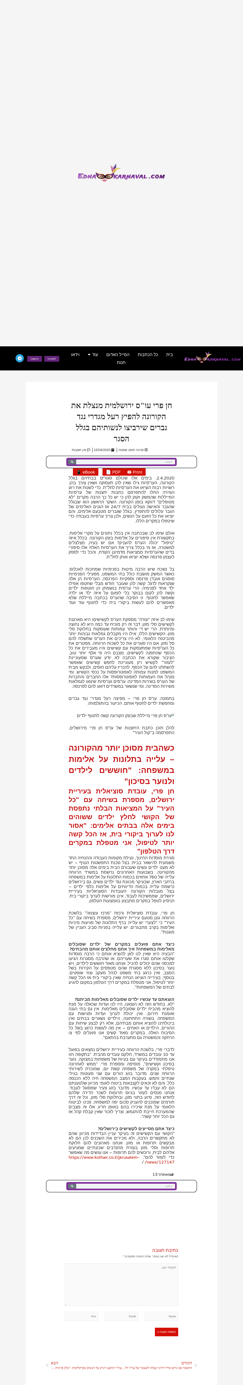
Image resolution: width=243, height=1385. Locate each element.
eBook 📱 (85, 472)
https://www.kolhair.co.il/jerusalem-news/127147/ (121, 1159)
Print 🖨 (134, 472)
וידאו (75, 354)
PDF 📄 (113, 472)
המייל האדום (117, 354)
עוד (95, 354)
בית (169, 354)
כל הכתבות (148, 354)
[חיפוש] (72, 461)
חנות (121, 362)
